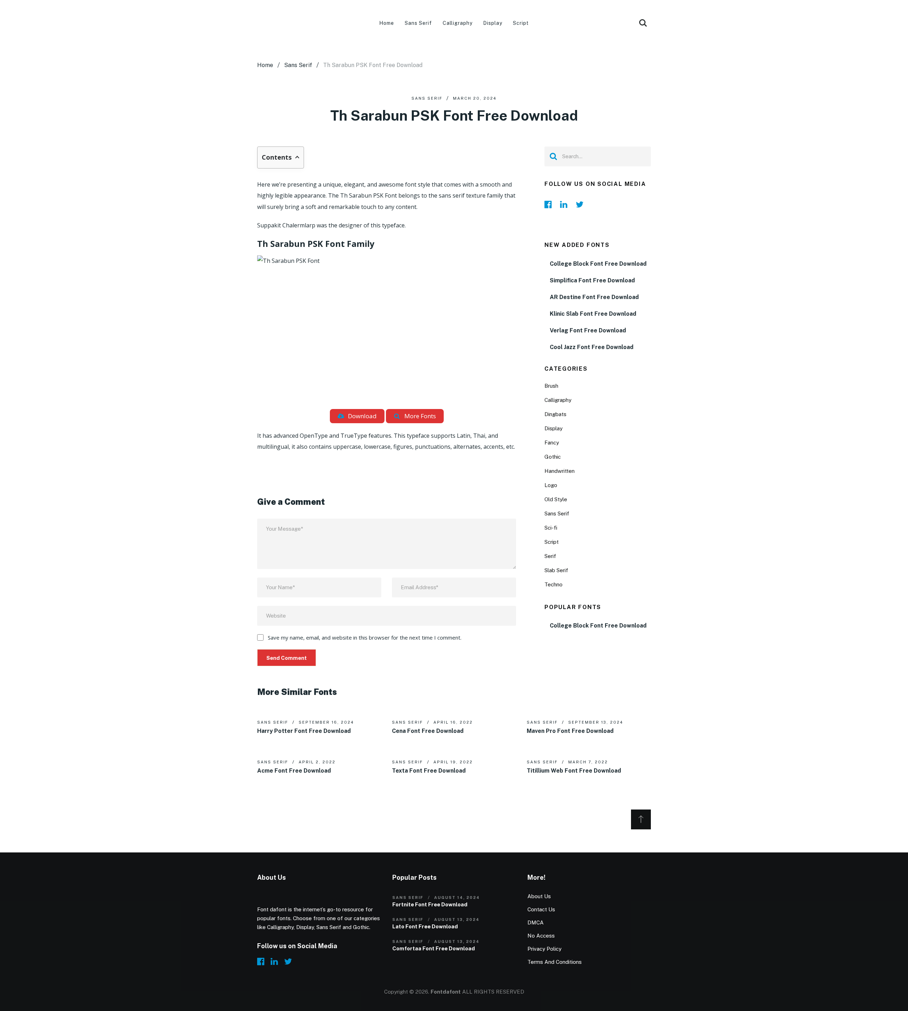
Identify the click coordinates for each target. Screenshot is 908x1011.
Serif (550, 556)
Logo (550, 485)
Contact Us (541, 909)
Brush (551, 386)
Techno (553, 584)
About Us (539, 896)
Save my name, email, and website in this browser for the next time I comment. (364, 637)
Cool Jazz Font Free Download (591, 347)
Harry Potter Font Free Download (304, 731)
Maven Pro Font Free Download (570, 731)
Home (386, 23)
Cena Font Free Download (428, 731)
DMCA (535, 922)
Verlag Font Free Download (588, 330)
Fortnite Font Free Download (429, 904)
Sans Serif (418, 23)
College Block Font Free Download (598, 263)
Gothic (552, 457)
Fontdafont (446, 992)
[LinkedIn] (565, 204)
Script (521, 23)
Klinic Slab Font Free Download (593, 313)
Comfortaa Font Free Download (433, 948)
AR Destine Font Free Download (594, 297)
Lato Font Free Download (425, 926)
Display (492, 23)
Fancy (551, 443)
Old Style (555, 499)
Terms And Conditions (554, 962)
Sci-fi (550, 528)
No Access (541, 936)
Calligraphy (458, 23)
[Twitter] (581, 204)
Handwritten (559, 471)
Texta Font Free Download (429, 770)
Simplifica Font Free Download (592, 280)
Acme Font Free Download (294, 770)
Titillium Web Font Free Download (574, 770)
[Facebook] (550, 204)
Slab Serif (556, 570)
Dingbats (555, 414)
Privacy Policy (544, 949)
